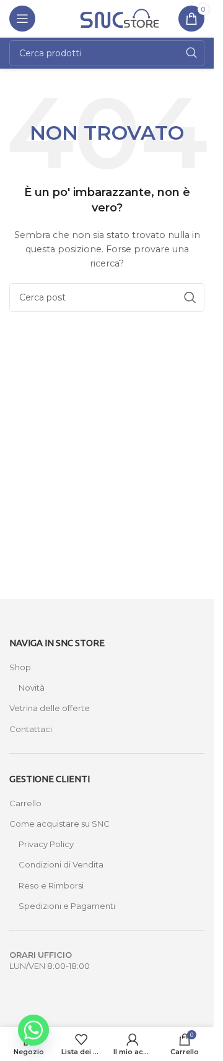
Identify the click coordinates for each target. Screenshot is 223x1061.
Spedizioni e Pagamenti (67, 906)
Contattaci (30, 729)
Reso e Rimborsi (51, 885)
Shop (20, 667)
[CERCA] (191, 53)
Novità (32, 687)
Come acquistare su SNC (59, 824)
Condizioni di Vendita (61, 864)
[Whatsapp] (33, 1030)
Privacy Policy (46, 844)
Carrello (25, 803)
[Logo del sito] (119, 17)
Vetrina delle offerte (49, 708)
